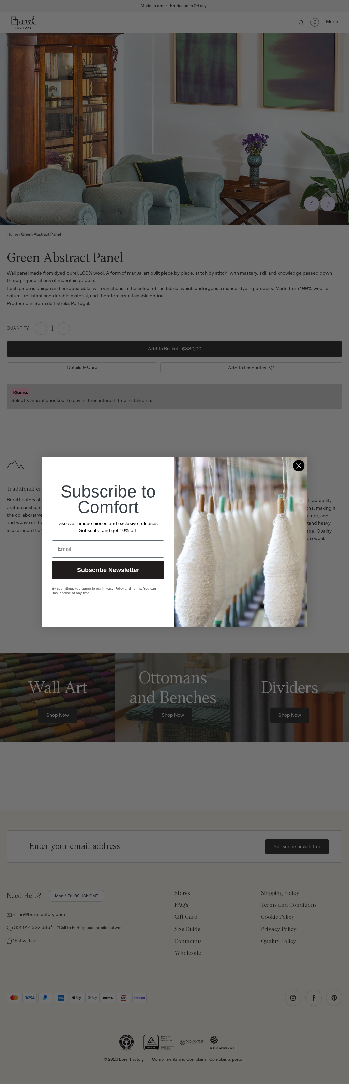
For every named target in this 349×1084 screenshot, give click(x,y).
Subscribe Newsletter (108, 570)
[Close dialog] (299, 466)
